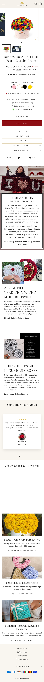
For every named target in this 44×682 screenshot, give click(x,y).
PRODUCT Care (22, 136)
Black (24, 87)
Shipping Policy (22, 655)
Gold (30, 87)
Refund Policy (22, 652)
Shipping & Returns (22, 146)
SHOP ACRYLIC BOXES (22, 640)
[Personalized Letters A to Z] (22, 568)
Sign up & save (21, 666)
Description (22, 131)
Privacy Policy (22, 648)
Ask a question (22, 150)
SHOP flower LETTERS (22, 594)
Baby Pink (14, 87)
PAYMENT (22, 141)
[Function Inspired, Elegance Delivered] (22, 611)
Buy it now (22, 123)
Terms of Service (22, 659)
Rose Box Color (22, 82)
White (19, 87)
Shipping (18, 69)
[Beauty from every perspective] (22, 525)
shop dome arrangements (22, 551)
